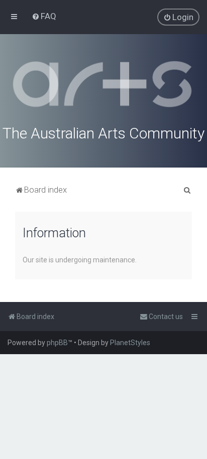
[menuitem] (44, 16)
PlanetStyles (130, 343)
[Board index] (103, 84)
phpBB (57, 343)
